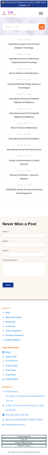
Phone (6, 250)
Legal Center (11, 357)
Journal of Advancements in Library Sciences (24, 164)
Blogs (7, 352)
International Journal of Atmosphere (24, 140)
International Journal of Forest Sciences (24, 151)
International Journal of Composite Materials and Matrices (24, 102)
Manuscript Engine (13, 317)
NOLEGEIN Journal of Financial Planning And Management (24, 193)
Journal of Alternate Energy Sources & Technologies (24, 87)
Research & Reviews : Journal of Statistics (24, 178)
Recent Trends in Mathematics (24, 129)
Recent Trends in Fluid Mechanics (24, 75)
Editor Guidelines (13, 340)
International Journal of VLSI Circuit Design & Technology (24, 47)
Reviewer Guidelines (14, 335)
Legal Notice (10, 375)
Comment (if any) (10, 260)
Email (5, 241)
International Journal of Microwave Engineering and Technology (24, 62)
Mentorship (10, 322)
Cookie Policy (11, 366)
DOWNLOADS (11, 379)
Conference (10, 326)
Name (6, 231)
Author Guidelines (13, 331)
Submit (8, 285)
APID (7, 313)
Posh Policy (10, 370)
